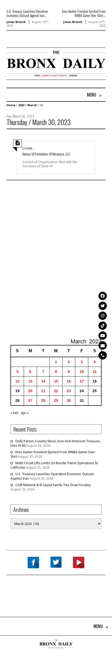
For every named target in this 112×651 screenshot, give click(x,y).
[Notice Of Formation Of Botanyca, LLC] (56, 139)
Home (11, 105)
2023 (21, 105)
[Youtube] (102, 335)
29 (56, 400)
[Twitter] (102, 306)
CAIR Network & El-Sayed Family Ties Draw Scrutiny (53, 485)
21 (43, 391)
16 (69, 381)
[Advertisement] (56, 260)
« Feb (14, 413)
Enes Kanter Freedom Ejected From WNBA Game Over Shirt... (83, 13)
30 (69, 400)
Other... (28, 148)
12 (17, 381)
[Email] (102, 345)
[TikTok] (102, 325)
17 (82, 381)
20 (30, 391)
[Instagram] (102, 316)
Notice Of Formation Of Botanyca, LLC (46, 154)
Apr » (25, 413)
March (32, 105)
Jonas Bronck (16, 22)
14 (43, 381)
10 (82, 371)
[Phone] (102, 355)
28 (43, 400)
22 (56, 391)
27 (30, 400)
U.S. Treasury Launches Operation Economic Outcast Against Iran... (27, 13)
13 (30, 381)
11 (95, 371)
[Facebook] (102, 296)
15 (56, 381)
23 (69, 391)
